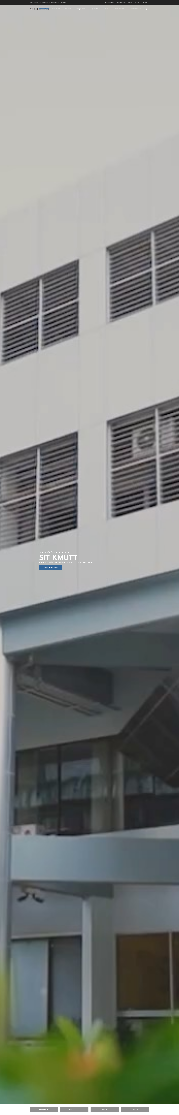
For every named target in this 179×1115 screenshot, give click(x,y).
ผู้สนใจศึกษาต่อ (109, 3)
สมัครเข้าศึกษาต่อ (50, 567)
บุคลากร (137, 3)
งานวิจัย (106, 9)
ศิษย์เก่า (130, 3)
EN (146, 3)
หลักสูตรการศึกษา (81, 9)
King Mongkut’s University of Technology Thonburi (48, 2)
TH (143, 3)
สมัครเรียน (68, 9)
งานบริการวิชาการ (119, 9)
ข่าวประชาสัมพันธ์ (135, 9)
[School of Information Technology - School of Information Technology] (39, 8)
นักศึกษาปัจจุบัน (121, 3)
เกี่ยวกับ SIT (56, 9)
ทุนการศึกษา (96, 9)
